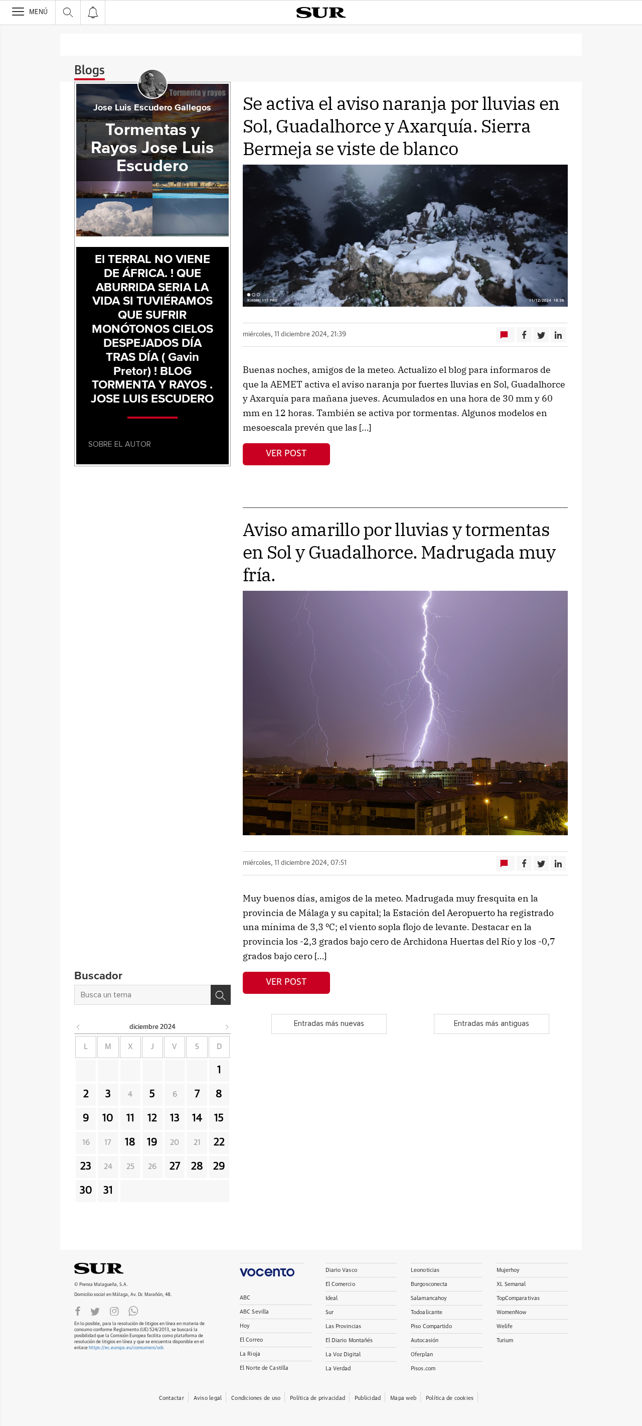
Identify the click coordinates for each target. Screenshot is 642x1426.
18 (130, 1142)
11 (130, 1118)
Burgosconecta (429, 1284)
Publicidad (368, 1398)
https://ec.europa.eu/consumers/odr (126, 1348)
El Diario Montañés (349, 1340)
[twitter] (95, 1310)
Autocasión (424, 1340)
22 (219, 1142)
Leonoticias (425, 1270)
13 (175, 1118)
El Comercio (340, 1284)
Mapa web (403, 1398)
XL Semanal (511, 1284)
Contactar (171, 1398)
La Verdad (338, 1368)
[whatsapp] (133, 1310)
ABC (245, 1298)
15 (219, 1118)
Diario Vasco (341, 1270)
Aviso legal (208, 1398)
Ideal (332, 1298)
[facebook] (77, 1310)
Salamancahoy (429, 1298)
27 (175, 1166)
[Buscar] (221, 995)
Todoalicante (426, 1312)
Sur (330, 1312)
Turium (505, 1340)
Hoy (245, 1326)
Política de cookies (449, 1398)
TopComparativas (518, 1298)
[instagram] (114, 1310)
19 (152, 1142)
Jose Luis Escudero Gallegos (152, 107)
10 (107, 1118)
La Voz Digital (343, 1354)
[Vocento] (272, 1269)
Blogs (89, 71)
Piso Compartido (431, 1326)
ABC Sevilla (254, 1312)
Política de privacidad (317, 1398)
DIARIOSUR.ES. (114, 1268)
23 (85, 1166)
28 (197, 1166)
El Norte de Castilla (264, 1368)
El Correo (251, 1340)
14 (197, 1118)
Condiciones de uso (255, 1398)
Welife (505, 1326)
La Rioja (250, 1354)
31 (108, 1191)
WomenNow (512, 1312)
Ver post (286, 453)
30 (86, 1191)
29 (219, 1166)
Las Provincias (344, 1326)
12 (152, 1118)
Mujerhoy (508, 1270)
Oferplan (422, 1354)
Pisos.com (423, 1368)
